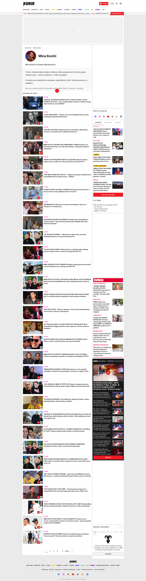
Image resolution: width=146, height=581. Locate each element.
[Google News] (121, 116)
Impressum (58, 569)
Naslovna (28, 48)
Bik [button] (99, 532)
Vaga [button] (120, 532)
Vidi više (108, 554)
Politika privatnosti (87, 569)
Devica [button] (116, 532)
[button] (121, 527)
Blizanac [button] (103, 532)
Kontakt (51, 569)
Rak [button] (108, 532)
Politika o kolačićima (69, 569)
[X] (104, 116)
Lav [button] (112, 532)
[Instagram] (100, 116)
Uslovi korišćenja (99, 569)
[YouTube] (108, 116)
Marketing (45, 569)
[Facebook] (95, 116)
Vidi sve (108, 457)
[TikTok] (112, 116)
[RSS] (117, 116)
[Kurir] (28, 3)
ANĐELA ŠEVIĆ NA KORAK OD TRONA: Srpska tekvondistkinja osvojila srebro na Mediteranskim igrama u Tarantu (37, 13)
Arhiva (67, 551)
